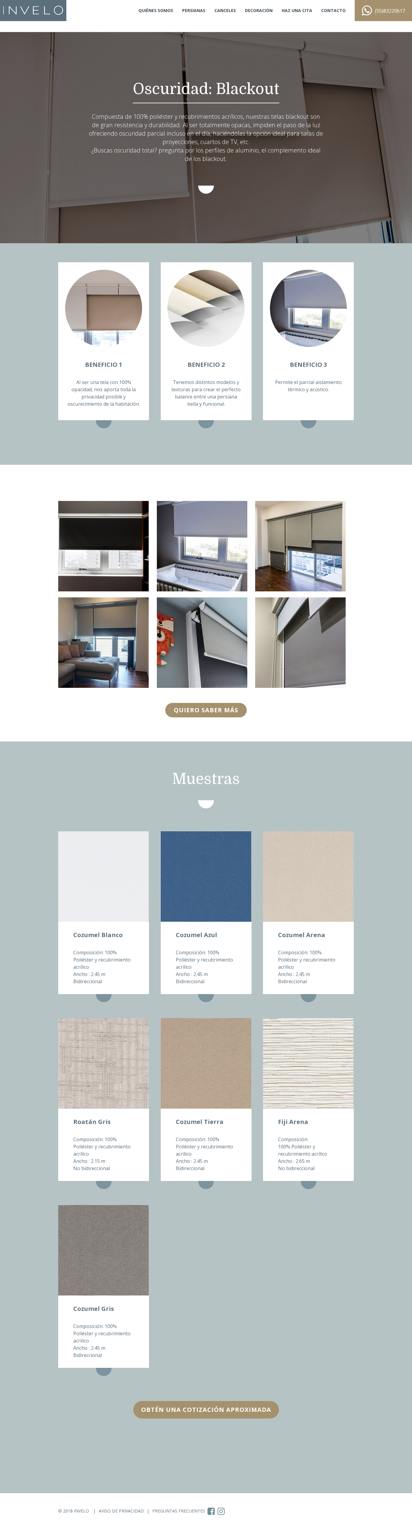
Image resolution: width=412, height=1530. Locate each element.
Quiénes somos (155, 10)
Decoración (259, 10)
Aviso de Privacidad (121, 1511)
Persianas (193, 10)
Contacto (333, 10)
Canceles (225, 10)
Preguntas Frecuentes (178, 1511)
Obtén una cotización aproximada (206, 1410)
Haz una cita (297, 10)
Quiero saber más (206, 710)
